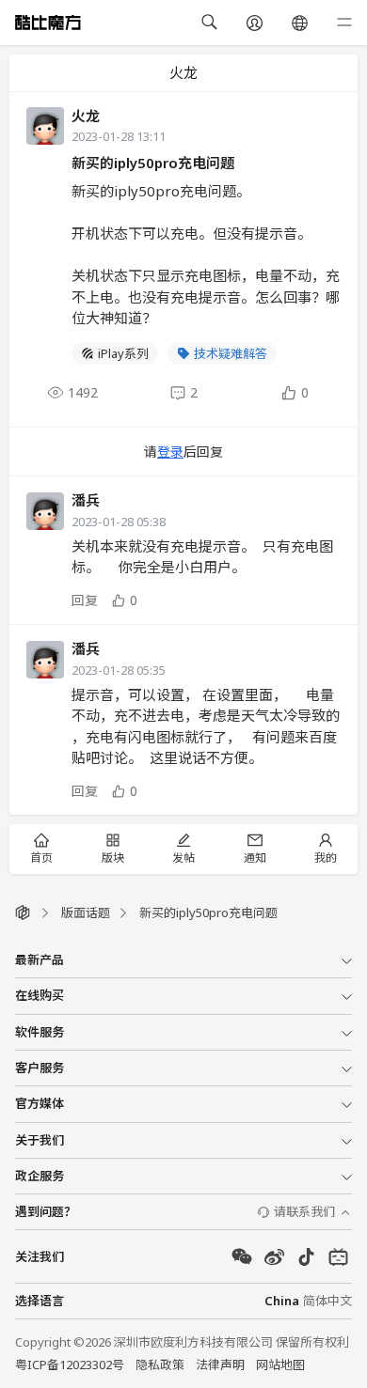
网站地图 (280, 1364)
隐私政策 (160, 1364)
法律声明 (220, 1364)
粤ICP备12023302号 (69, 1364)
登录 (170, 451)
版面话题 (85, 912)
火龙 (86, 115)
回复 (85, 600)
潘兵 (86, 500)
